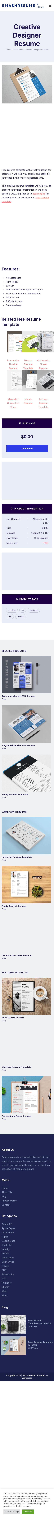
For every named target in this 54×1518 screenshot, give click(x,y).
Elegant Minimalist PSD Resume (18, 745)
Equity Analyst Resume (14, 906)
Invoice (5, 1253)
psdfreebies (39, 193)
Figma (5, 1236)
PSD (45, 543)
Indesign (6, 1249)
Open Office (8, 1261)
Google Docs (8, 1240)
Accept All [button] (27, 1511)
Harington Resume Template (17, 857)
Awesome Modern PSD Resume (18, 696)
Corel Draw (8, 1232)
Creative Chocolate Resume (17, 955)
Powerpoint (8, 1274)
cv (23, 610)
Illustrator (7, 1245)
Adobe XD (7, 1224)
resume (21, 616)
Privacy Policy (9, 1200)
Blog (4, 1196)
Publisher (7, 1282)
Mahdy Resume (28, 401)
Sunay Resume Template (15, 794)
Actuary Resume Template (43, 403)
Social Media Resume (13, 1017)
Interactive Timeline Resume (13, 364)
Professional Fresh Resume (16, 1116)
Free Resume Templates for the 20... (40, 1322)
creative (12, 610)
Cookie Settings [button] (12, 1511)
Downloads (18, 49)
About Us (7, 1192)
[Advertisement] (27, 141)
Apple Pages (8, 1228)
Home (8, 49)
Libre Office (8, 1257)
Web (4, 1291)
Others (5, 1266)
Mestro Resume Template (28, 364)
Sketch (5, 1287)
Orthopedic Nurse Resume (43, 364)
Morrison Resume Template (16, 1067)
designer (34, 610)
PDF (4, 1270)
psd (9, 616)
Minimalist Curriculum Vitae (13, 403)
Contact (6, 1204)
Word (4, 1295)
